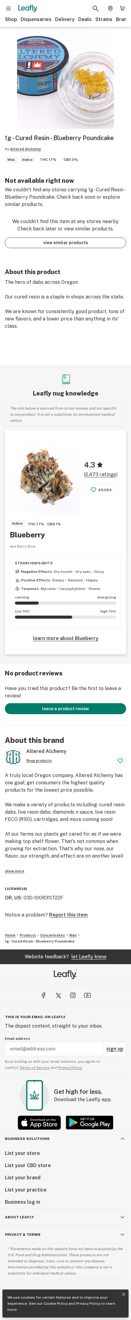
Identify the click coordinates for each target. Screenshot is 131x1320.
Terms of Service (34, 1067)
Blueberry (27, 534)
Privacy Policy (88, 1303)
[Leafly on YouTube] (87, 995)
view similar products (65, 242)
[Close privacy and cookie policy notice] (123, 1294)
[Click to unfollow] (120, 761)
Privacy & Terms (23, 1234)
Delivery (65, 19)
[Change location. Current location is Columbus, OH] (110, 8)
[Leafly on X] (58, 995)
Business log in (22, 1202)
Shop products (39, 760)
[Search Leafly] (95, 8)
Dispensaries (36, 19)
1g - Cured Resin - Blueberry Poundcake (40, 941)
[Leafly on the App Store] (39, 1123)
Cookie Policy (56, 1303)
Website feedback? (65, 957)
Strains (103, 19)
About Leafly (19, 1217)
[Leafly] (27, 8)
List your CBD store (28, 1165)
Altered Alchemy (25, 149)
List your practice (26, 1190)
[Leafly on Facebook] (43, 995)
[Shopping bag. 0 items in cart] (122, 8)
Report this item (68, 915)
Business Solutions (27, 1139)
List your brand (23, 1178)
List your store (22, 1153)
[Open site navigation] (8, 8)
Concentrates (52, 935)
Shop (11, 19)
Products (28, 935)
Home (10, 935)
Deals (85, 19)
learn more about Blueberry (65, 638)
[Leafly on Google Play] (89, 1123)
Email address (17, 1038)
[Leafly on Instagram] (73, 995)
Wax (73, 935)
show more (14, 871)
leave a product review (65, 708)
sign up (114, 1049)
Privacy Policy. (70, 1067)
